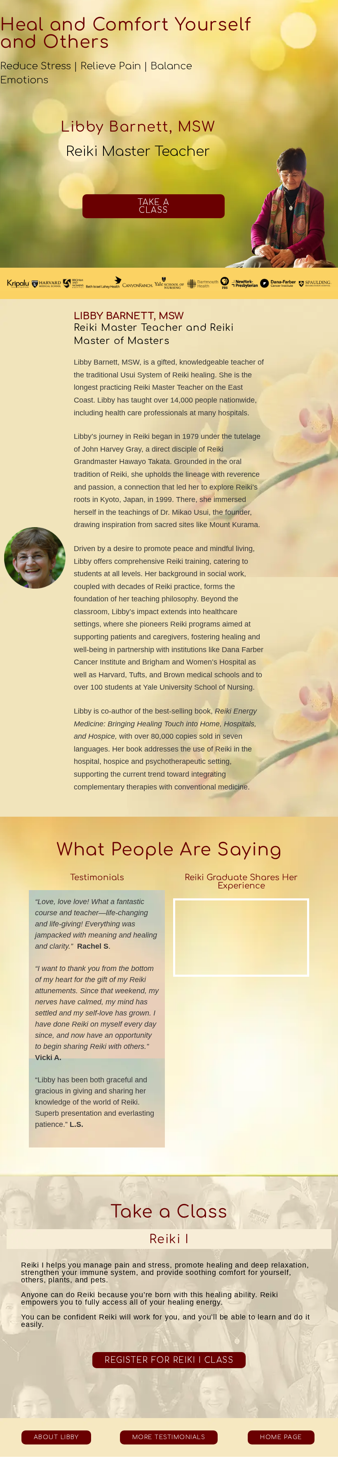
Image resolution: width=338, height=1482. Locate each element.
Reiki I (169, 1239)
